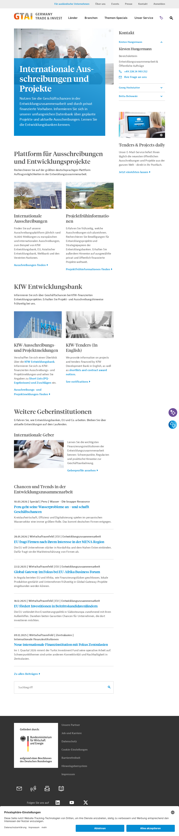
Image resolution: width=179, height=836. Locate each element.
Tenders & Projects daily (142, 144)
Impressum (68, 774)
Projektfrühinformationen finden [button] (88, 269)
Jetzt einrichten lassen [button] (133, 172)
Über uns (100, 3)
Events (115, 3)
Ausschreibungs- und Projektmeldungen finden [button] (31, 392)
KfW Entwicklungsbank (39, 362)
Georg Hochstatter (129, 87)
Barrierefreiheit (71, 758)
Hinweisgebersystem (74, 766)
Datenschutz (69, 741)
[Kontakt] (19, 788)
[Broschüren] (61, 788)
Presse (128, 3)
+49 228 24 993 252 (135, 71)
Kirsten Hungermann (130, 42)
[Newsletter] (47, 788)
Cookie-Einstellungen (75, 749)
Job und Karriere (72, 733)
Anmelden (159, 3)
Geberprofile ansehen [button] (81, 470)
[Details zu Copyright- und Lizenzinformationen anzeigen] (110, 30)
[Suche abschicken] (109, 687)
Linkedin (57, 802)
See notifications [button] (77, 381)
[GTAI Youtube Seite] (71, 802)
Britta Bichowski (128, 96)
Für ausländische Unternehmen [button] (71, 3)
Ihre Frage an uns (135, 77)
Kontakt (143, 3)
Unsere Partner (71, 725)
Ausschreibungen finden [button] (30, 265)
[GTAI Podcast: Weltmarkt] (33, 788)
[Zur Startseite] (38, 18)
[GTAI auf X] (85, 802)
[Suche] (171, 18)
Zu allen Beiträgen (26, 674)
